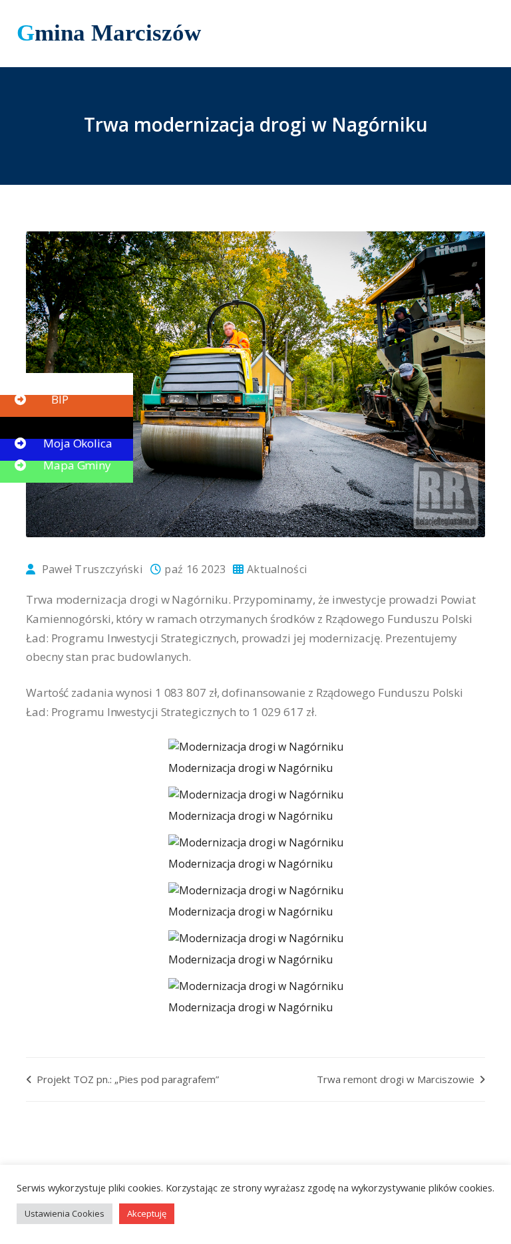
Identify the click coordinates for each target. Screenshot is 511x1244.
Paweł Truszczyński (92, 569)
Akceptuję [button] (146, 1213)
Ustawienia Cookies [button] (64, 1213)
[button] (40, 377)
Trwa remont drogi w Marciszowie (397, 1079)
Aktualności (277, 569)
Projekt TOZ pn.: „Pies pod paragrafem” (126, 1079)
